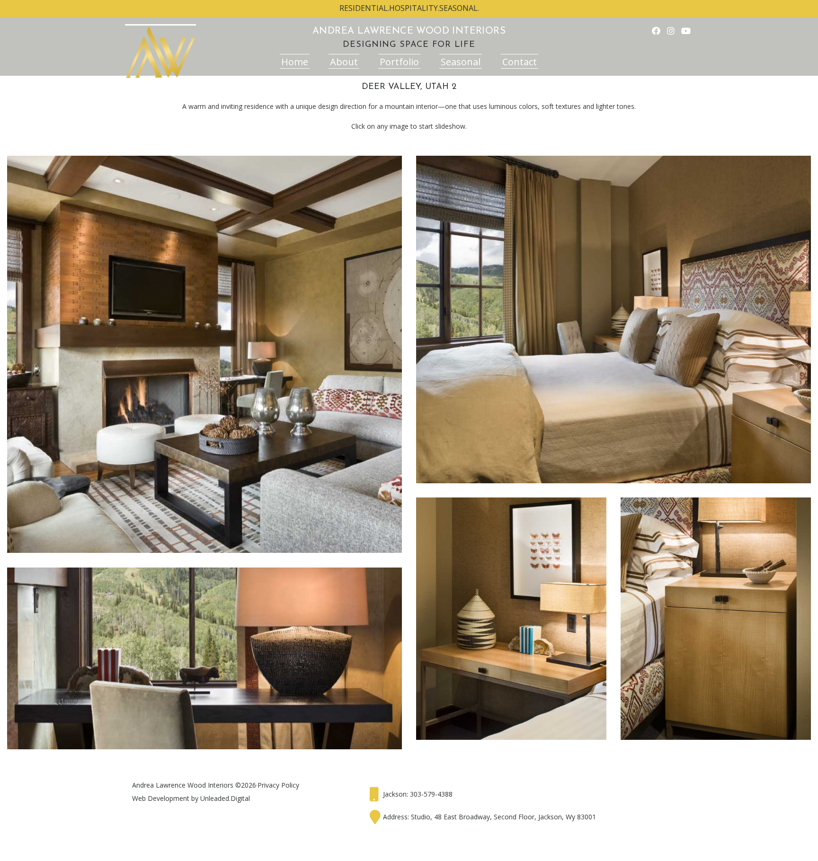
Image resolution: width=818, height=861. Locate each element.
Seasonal (460, 61)
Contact (519, 61)
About (344, 61)
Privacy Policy (278, 785)
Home (294, 61)
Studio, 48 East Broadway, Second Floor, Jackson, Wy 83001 (503, 816)
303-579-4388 (431, 794)
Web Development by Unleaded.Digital (191, 798)
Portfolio (399, 61)
